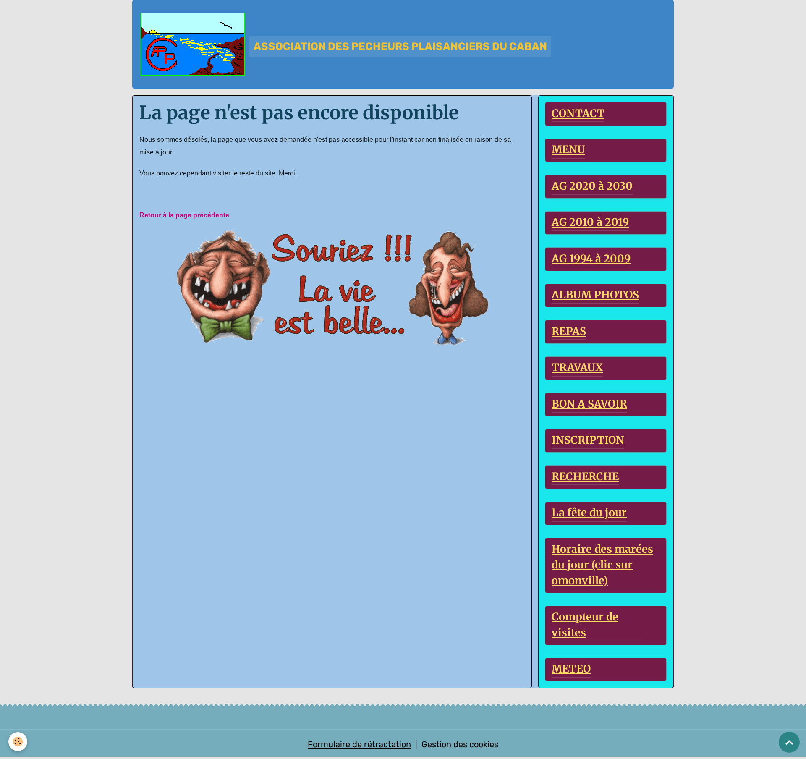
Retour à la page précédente (184, 215)
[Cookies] (17, 741)
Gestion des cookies (459, 744)
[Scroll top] (789, 742)
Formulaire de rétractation (359, 744)
